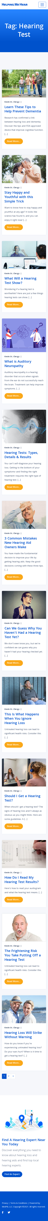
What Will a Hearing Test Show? (20, 281)
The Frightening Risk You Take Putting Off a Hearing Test (22, 955)
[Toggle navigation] (42, 5)
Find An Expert (12, 1174)
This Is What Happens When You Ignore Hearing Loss (21, 719)
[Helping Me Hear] (15, 5)
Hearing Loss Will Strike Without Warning (23, 1035)
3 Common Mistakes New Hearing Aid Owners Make (20, 543)
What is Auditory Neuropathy (17, 364)
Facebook (2, 1212)
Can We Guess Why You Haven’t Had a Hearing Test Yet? (23, 633)
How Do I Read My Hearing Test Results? (21, 880)
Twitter (9, 1212)
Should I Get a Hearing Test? (22, 798)
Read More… (15, 141)
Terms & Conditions (18, 1203)
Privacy (5, 1203)
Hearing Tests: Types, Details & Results (21, 455)
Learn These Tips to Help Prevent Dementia (22, 109)
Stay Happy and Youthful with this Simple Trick (18, 197)
